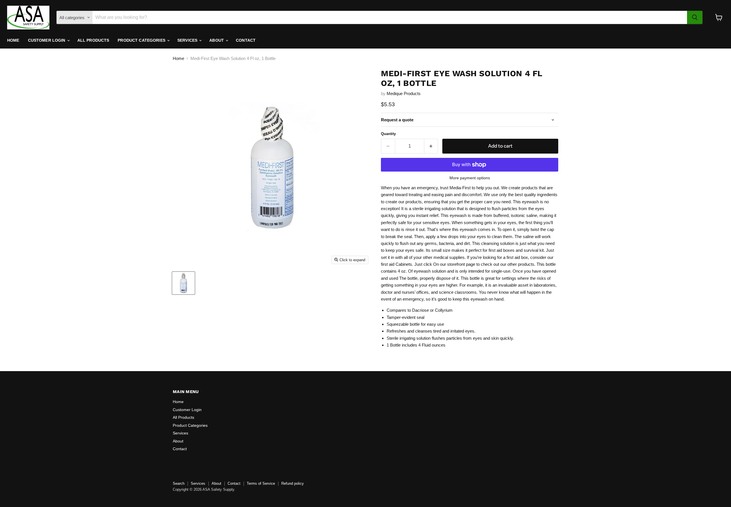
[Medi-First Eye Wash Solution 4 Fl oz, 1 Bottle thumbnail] (183, 283)
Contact (246, 40)
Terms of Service (261, 483)
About (217, 40)
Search (178, 483)
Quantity (388, 134)
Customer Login (47, 40)
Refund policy (292, 483)
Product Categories (142, 40)
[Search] (694, 17)
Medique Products (404, 93)
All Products (93, 40)
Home (13, 40)
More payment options (469, 178)
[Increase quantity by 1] (431, 146)
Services (187, 40)
